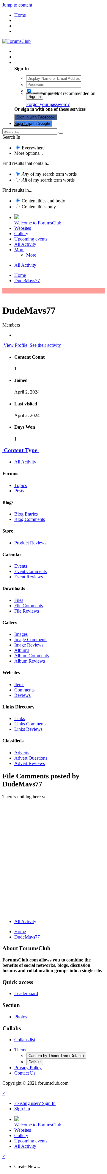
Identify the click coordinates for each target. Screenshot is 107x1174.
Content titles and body (43, 200)
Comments (24, 689)
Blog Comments (29, 519)
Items (19, 684)
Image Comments (30, 639)
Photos (20, 1016)
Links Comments (30, 723)
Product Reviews (30, 542)
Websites (22, 228)
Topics (20, 485)
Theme (20, 1049)
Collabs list (24, 1039)
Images (21, 634)
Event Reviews (28, 576)
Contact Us (24, 1072)
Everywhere (33, 147)
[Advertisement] (53, 860)
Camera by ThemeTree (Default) (56, 1055)
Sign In (35, 96)
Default (35, 1062)
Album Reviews (29, 661)
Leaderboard (26, 993)
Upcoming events (30, 238)
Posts (19, 490)
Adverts (21, 752)
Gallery (21, 233)
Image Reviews (28, 644)
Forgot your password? (48, 104)
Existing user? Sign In (36, 62)
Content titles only (39, 206)
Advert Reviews (29, 763)
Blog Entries (26, 513)
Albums (21, 650)
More (19, 249)
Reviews (22, 695)
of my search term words (49, 174)
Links (19, 718)
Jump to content (17, 4)
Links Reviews (28, 729)
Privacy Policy (28, 1067)
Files (18, 600)
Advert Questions (30, 758)
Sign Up (22, 123)
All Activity (25, 244)
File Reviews (26, 610)
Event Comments (30, 571)
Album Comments (31, 655)
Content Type (20, 450)
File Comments (28, 605)
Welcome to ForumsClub (37, 222)
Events (20, 566)
